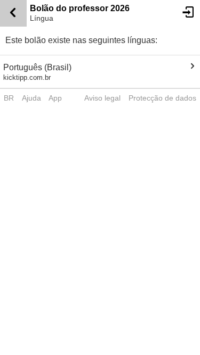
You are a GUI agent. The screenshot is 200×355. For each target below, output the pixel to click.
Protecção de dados (162, 98)
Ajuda (31, 98)
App (55, 98)
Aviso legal (102, 98)
